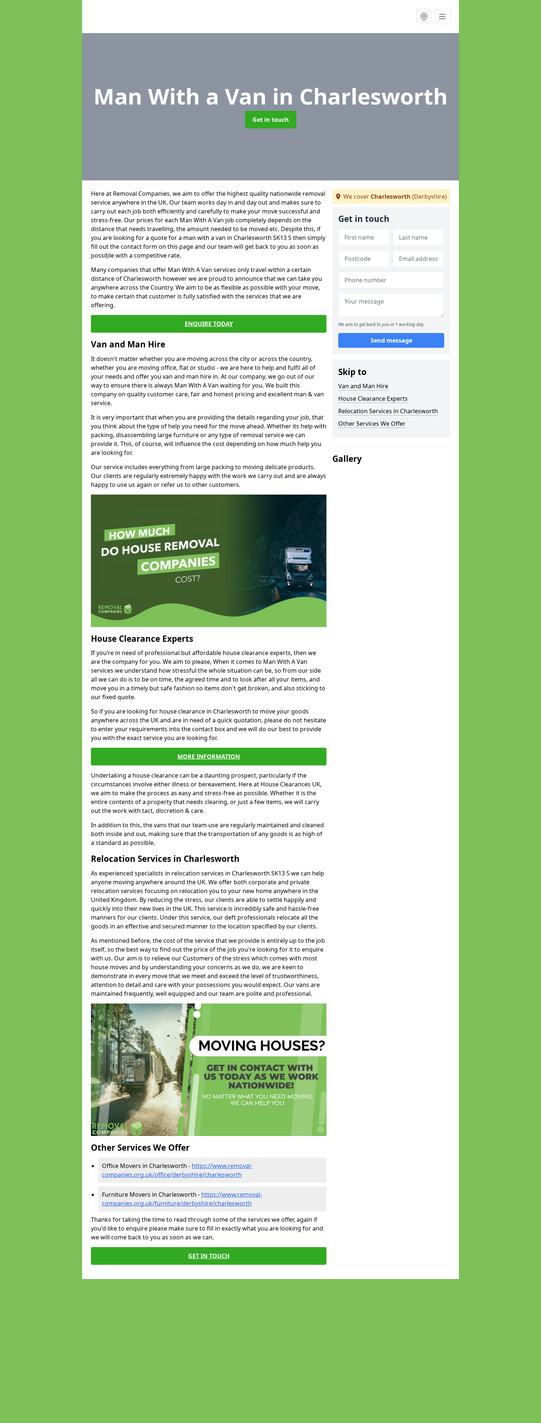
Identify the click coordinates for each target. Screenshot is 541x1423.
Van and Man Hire (363, 386)
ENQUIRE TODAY (209, 324)
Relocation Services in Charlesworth (388, 411)
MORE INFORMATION (208, 757)
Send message (391, 340)
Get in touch (270, 120)
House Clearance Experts (373, 398)
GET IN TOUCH (209, 1256)
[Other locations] (424, 16)
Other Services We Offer (372, 424)
